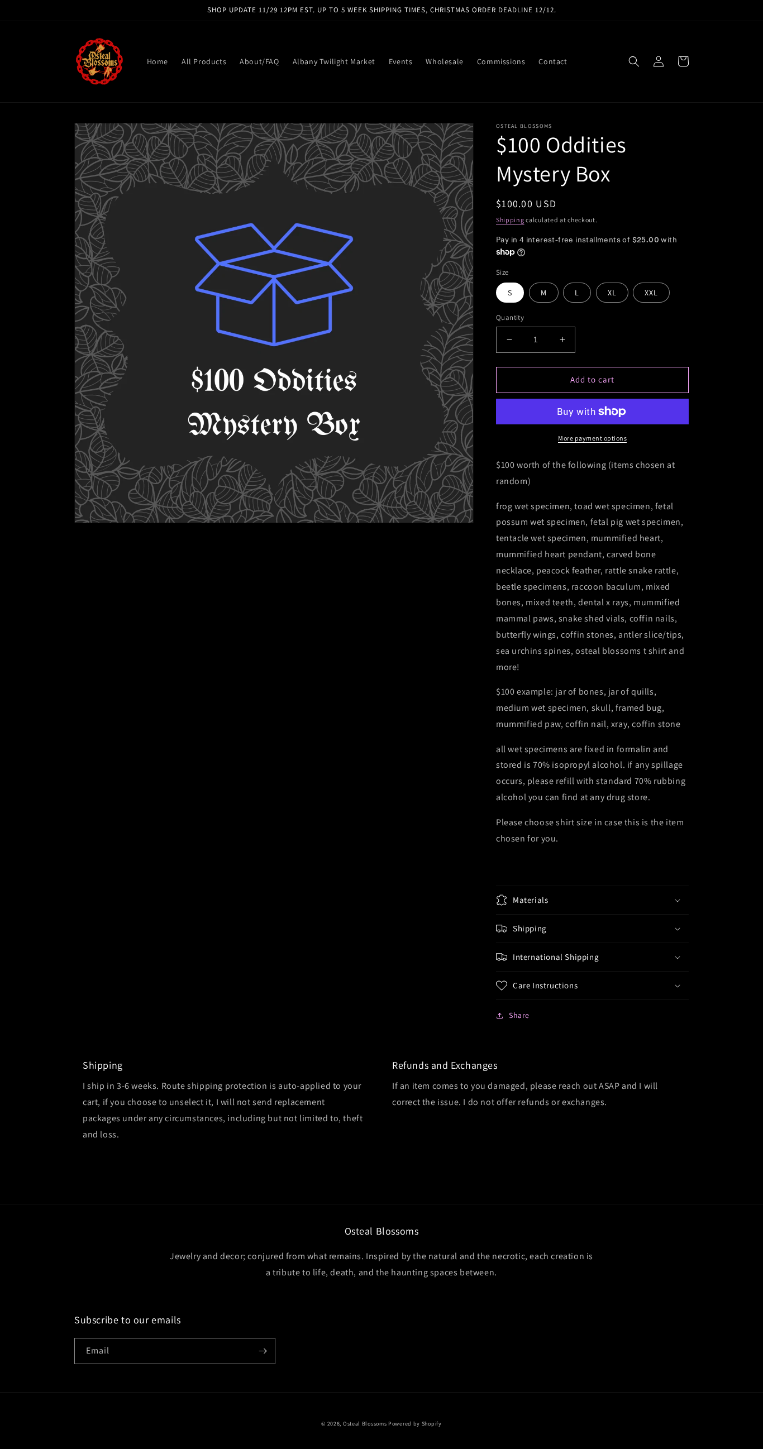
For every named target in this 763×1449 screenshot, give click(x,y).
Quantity (510, 317)
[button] (634, 61)
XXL (651, 293)
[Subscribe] (262, 1351)
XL (612, 293)
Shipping (510, 220)
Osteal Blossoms (365, 1423)
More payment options (592, 438)
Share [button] (519, 1015)
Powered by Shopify (415, 1423)
